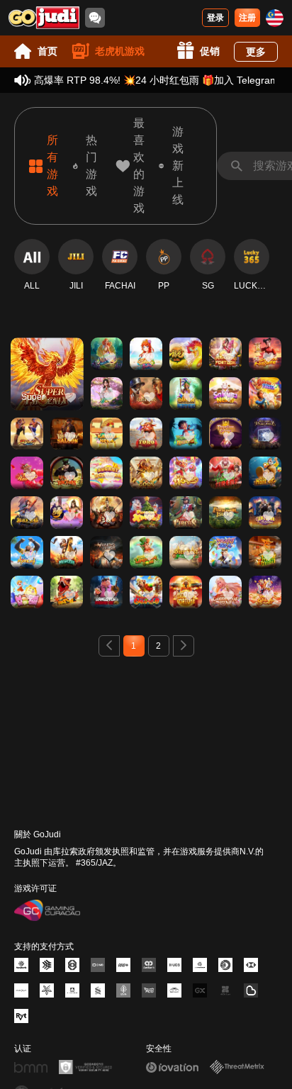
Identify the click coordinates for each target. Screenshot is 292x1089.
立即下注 (46, 386)
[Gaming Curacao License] (47, 910)
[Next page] (183, 646)
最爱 (46, 353)
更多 (256, 51)
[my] (274, 18)
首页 (47, 51)
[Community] (95, 18)
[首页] (44, 17)
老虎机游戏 (120, 51)
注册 (247, 18)
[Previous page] (109, 646)
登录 (215, 18)
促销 (210, 51)
